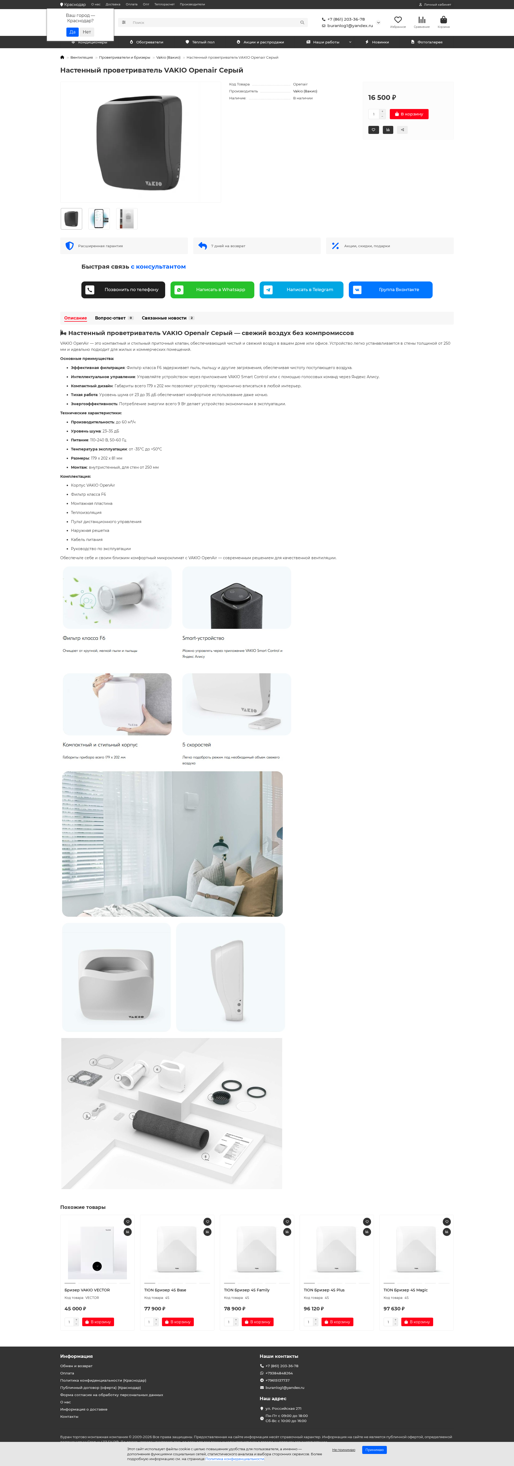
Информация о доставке (83, 1409)
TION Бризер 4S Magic (406, 1290)
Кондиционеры (92, 42)
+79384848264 (279, 1373)
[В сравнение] (128, 1232)
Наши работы (326, 42)
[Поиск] (302, 22)
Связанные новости (167, 318)
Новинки (380, 42)
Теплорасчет (164, 4)
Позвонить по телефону (131, 289)
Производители (192, 4)
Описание (75, 318)
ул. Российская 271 (283, 1408)
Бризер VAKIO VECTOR (87, 1290)
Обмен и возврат (76, 1366)
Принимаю (374, 1450)
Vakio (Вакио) (168, 57)
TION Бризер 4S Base (165, 1290)
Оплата (132, 4)
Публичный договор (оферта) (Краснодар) (100, 1387)
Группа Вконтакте (399, 289)
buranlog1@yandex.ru (350, 25)
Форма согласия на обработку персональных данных (111, 1395)
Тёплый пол (203, 42)
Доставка (113, 4)
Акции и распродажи (264, 42)
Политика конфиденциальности (234, 1459)
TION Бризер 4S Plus (324, 1290)
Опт (146, 4)
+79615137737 (278, 1380)
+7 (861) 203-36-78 (346, 19)
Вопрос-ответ (113, 318)
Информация (76, 1356)
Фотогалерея (430, 42)
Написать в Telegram (310, 289)
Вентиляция (81, 57)
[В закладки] (128, 1222)
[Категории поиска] (124, 22)
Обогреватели (149, 42)
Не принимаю (343, 1450)
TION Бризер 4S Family (247, 1290)
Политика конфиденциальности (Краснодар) (103, 1380)
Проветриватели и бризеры (124, 57)
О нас (95, 4)
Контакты (69, 1416)
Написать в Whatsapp (220, 289)
